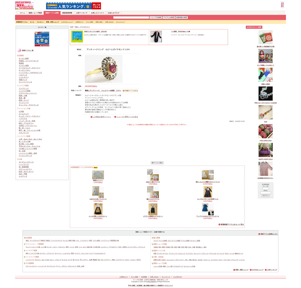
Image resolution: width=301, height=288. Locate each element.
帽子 (67, 247)
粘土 (99, 260)
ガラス (77, 260)
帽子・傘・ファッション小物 (29, 130)
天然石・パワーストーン (28, 126)
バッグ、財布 (74, 247)
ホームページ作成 (189, 266)
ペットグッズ (24, 164)
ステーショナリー (25, 169)
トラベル (242, 260)
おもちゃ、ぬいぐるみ (42, 260)
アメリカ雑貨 (162, 240)
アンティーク (24, 103)
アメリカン (189, 253)
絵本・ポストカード (26, 171)
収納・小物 (23, 95)
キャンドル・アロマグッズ (29, 105)
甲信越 (168, 247)
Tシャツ (28, 247)
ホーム (22, 13)
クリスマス (214, 260)
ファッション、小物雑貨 (35, 244)
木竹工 (139, 260)
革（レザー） (84, 260)
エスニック (181, 253)
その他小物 (96, 247)
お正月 (163, 260)
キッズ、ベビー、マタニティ (56, 247)
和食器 (21, 63)
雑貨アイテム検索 (52, 13)
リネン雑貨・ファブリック (101, 240)
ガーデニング (51, 266)
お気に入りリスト (97, 13)
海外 (205, 247)
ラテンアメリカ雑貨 (174, 240)
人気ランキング (81, 13)
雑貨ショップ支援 (160, 263)
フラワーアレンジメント (28, 93)
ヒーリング (220, 253)
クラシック (205, 253)
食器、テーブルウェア (33, 240)
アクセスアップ (178, 266)
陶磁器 (95, 260)
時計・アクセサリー (26, 123)
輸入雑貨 (156, 238)
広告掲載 (144, 277)
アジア (156, 240)
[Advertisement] (157, 143)
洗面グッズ (23, 80)
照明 (72, 253)
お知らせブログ (113, 13)
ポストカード (72, 266)
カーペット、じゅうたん (62, 253)
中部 (171, 247)
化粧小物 (89, 247)
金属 (90, 260)
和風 (155, 253)
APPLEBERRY (152, 281)
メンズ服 (43, 247)
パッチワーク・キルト (122, 260)
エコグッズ (23, 176)
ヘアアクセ (23, 118)
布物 (113, 260)
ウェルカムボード (99, 253)
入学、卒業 (188, 260)
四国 (186, 247)
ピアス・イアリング (138, 247)
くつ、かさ (82, 247)
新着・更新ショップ (242, 270)
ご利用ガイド (79, 22)
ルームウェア (24, 114)
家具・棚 (22, 98)
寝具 (90, 240)
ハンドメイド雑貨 (32, 257)
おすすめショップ (67, 22)
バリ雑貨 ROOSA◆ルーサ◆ (180, 31)
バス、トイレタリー (82, 240)
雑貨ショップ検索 (35, 13)
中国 (182, 247)
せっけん (64, 260)
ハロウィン (206, 260)
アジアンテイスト (162, 253)
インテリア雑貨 (24, 91)
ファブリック (24, 88)
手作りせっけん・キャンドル (29, 146)
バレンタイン (170, 260)
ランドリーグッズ (25, 82)
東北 (159, 247)
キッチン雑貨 (24, 58)
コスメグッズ (24, 133)
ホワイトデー (179, 260)
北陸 (175, 247)
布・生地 (22, 151)
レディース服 (36, 247)
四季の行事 (157, 260)
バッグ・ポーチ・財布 (27, 121)
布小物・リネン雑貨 (26, 144)
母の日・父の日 (197, 260)
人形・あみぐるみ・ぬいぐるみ (30, 139)
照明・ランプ (24, 100)
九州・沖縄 (191, 247)
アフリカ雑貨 (185, 240)
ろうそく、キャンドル (81, 253)
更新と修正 (99, 22)
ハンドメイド (30, 260)
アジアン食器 (24, 65)
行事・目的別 (158, 257)
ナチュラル (212, 253)
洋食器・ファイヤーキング (29, 61)
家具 (27, 253)
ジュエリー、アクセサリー (109, 247)
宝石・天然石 (122, 247)
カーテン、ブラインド (47, 253)
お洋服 (21, 111)
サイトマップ (120, 22)
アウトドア (234, 260)
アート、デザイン (61, 266)
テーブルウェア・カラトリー (29, 68)
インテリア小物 (34, 253)
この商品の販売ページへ (102, 117)
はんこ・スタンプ (55, 260)
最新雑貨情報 (67, 13)
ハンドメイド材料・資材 (28, 153)
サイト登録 (89, 22)
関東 (163, 247)
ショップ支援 (158, 266)
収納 (73, 240)
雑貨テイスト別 (159, 250)
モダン (227, 253)
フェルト (133, 260)
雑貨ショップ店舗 (160, 244)
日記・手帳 (23, 174)
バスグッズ (23, 75)
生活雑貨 (28, 238)
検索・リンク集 (168, 266)
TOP (71, 27)
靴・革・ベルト (24, 128)
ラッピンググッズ (25, 156)
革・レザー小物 (24, 141)
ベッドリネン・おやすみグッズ (30, 73)
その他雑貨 (30, 263)
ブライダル (226, 260)
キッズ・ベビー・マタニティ (29, 116)
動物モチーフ (239, 253)
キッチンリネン (24, 70)
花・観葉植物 (24, 167)
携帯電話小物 (114, 240)
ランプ (91, 253)
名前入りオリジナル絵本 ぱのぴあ (95, 31)
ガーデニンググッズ (26, 162)
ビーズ (129, 247)
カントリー (197, 253)
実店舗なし (199, 247)
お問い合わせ (109, 22)
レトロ (232, 253)
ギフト (220, 260)
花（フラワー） (106, 260)
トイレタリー (24, 77)
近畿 (179, 247)
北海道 (156, 247)
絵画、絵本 (80, 266)
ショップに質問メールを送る (127, 117)
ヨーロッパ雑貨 (195, 240)
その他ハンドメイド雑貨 (28, 148)
